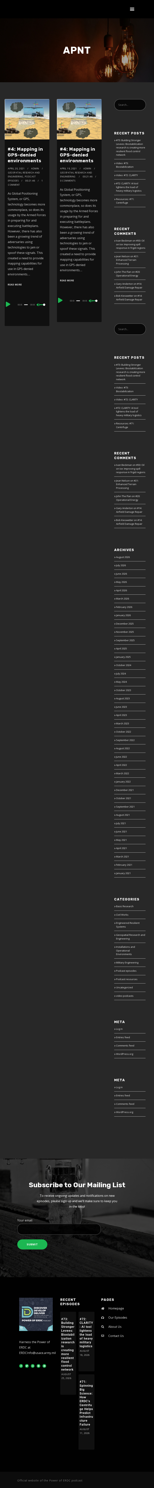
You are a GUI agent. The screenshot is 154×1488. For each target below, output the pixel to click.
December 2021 (125, 790)
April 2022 (121, 765)
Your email (24, 1220)
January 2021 (123, 873)
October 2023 (123, 690)
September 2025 (125, 640)
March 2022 (122, 773)
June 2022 (121, 756)
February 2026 (124, 607)
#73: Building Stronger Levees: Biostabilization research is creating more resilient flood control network (130, 147)
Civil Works (122, 914)
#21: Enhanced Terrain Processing (127, 260)
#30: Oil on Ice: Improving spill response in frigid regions (130, 244)
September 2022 (125, 740)
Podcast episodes (126, 970)
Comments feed (125, 1045)
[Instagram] (33, 1366)
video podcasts (125, 995)
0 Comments (67, 180)
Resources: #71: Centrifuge (125, 201)
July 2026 (121, 565)
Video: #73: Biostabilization (125, 165)
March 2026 (122, 598)
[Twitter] (27, 1366)
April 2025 (121, 648)
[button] (132, 9)
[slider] (42, 307)
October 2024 (123, 665)
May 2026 (121, 582)
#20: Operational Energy (128, 273)
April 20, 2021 (16, 168)
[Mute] (38, 305)
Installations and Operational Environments (125, 950)
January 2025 (123, 657)
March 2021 (122, 856)
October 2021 (123, 798)
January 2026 (123, 615)
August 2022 (123, 748)
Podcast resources (126, 979)
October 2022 (123, 731)
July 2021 (121, 823)
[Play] (8, 304)
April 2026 (121, 590)
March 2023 (122, 723)
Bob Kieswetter (124, 295)
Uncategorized (124, 987)
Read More (15, 284)
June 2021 (121, 831)
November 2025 (125, 632)
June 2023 (121, 706)
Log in (119, 1029)
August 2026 (123, 557)
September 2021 (125, 806)
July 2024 (121, 673)
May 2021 (121, 840)
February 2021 (124, 864)
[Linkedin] (44, 1366)
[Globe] (38, 1366)
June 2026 (121, 573)
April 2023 (121, 715)
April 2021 (121, 848)
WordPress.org (124, 1054)
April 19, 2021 (68, 168)
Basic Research (125, 906)
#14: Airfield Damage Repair (129, 285)
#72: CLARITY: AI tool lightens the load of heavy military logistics (129, 187)
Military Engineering (127, 962)
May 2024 (121, 681)
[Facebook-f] (21, 1366)
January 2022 (123, 781)
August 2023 (123, 698)
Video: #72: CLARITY (127, 175)
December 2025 (125, 623)
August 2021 (123, 815)
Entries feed (123, 1037)
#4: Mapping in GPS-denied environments (25, 155)
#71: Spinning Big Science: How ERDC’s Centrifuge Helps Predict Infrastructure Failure (86, 1403)
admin (35, 168)
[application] (27, 304)
